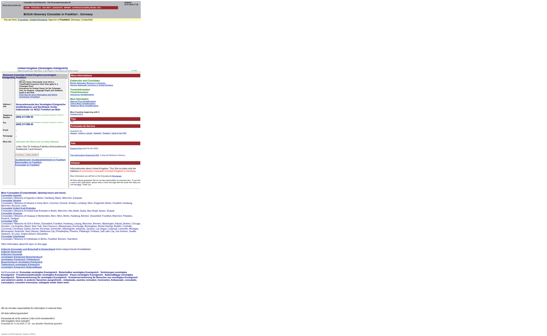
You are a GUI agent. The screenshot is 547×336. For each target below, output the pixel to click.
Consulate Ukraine (11, 200)
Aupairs (73, 133)
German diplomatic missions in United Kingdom (91, 85)
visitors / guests (85, 133)
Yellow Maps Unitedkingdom (82, 104)
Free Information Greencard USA (84, 155)
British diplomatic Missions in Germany (87, 83)
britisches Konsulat (11, 254)
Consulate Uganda (11, 195)
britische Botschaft (11, 252)
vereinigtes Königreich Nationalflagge (21, 267)
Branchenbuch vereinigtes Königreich (21, 262)
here (79, 185)
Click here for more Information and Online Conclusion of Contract (38, 96)
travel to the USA (119, 133)
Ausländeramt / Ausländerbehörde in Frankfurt (40, 160)
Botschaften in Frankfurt (28, 162)
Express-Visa (76, 148)
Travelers (106, 133)
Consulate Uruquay (11, 213)
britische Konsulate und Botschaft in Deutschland (28, 249)
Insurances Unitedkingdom (82, 95)
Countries (23, 20)
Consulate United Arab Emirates (18, 208)
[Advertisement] (274, 43)
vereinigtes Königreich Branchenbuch (21, 257)
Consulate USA (9, 221)
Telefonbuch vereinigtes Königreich (20, 264)
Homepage (117, 176)
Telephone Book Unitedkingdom (84, 106)
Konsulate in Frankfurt (27, 165)
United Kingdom (38, 20)
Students (97, 133)
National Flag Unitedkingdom (83, 101)
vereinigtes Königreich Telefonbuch (20, 259)
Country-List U (76, 114)
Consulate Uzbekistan (13, 236)
